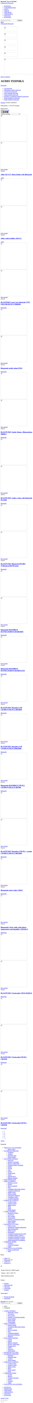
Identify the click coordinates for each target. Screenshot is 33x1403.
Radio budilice (12, 1221)
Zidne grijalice (12, 1157)
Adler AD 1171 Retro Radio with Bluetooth (16, 174)
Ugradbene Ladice (13, 1197)
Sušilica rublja (12, 1192)
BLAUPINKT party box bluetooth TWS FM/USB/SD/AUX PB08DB (15, 303)
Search (20, 20)
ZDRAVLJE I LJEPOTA (11, 1200)
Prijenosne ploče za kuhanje (15, 1165)
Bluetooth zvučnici (13, 1213)
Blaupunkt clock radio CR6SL (12, 890)
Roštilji (10, 1167)
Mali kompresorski (13, 1229)
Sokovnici (10, 1160)
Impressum (7, 1298)
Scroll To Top (4, 1398)
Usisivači (10, 1243)
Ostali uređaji (11, 1218)
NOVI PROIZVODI (10, 1179)
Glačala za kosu (12, 1203)
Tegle (9, 1251)
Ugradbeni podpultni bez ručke (16, 1237)
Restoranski (11, 1232)
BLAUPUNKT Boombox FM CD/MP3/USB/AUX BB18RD (11, 709)
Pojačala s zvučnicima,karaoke (16, 1219)
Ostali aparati (11, 1173)
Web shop (7, 1286)
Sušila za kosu (12, 1205)
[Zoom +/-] (6, 1400)
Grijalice (10, 1154)
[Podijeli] (3, 1400)
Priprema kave (12, 1176)
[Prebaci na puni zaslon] (5, 1400)
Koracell (6, 1263)
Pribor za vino (12, 1226)
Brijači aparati (11, 1210)
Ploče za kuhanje (12, 1186)
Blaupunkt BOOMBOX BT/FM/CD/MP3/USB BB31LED (13, 670)
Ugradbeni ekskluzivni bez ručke (17, 1234)
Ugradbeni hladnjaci (13, 1198)
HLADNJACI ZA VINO (11, 1224)
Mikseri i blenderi (13, 1178)
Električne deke (12, 1155)
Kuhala (10, 1171)
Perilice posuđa (12, 1194)
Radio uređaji (11, 1222)
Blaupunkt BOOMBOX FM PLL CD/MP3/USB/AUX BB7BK (13, 786)
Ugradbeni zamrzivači (14, 1190)
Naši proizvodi (8, 1285)
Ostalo (9, 1246)
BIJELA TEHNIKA (10, 1181)
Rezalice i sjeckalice (13, 1162)
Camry (6, 1261)
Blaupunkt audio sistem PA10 (11, 368)
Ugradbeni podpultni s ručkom (16, 1238)
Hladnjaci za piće (12, 1183)
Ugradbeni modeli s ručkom (15, 1235)
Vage (9, 1170)
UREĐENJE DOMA (10, 1242)
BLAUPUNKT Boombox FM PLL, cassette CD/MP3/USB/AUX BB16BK (16, 852)
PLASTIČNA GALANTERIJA (13, 1248)
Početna (3, 102)
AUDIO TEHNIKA (10, 1211)
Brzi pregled (4, 169)
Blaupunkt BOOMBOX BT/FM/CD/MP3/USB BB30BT (12, 631)
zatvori (2, 1141)
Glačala (10, 1168)
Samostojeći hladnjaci (14, 1195)
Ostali (9, 1208)
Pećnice (10, 1184)
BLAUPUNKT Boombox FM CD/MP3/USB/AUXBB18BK (11, 747)
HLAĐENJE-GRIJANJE (11, 1151)
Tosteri (10, 1175)
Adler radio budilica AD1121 (11, 238)
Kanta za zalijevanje (13, 1250)
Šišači (9, 1206)
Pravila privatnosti (9, 1297)
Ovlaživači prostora (13, 1245)
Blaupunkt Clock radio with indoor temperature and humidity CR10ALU (14, 928)
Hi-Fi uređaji (11, 1216)
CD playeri (11, 1214)
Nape (9, 1187)
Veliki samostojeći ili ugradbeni (16, 1240)
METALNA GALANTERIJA (12, 1147)
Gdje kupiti (7, 1288)
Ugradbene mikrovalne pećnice (16, 1189)
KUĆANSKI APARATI (11, 1159)
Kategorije (4, 85)
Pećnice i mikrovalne (13, 1163)
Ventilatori (10, 1152)
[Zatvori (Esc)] (1, 1400)
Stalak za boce (12, 1230)
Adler (2, 178)
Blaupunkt (4, 307)
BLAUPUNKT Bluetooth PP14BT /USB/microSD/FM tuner (13, 565)
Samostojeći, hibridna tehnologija (17, 1227)
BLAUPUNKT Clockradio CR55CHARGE (16, 993)
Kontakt (6, 1290)
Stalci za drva (11, 1149)
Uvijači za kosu (12, 1202)
